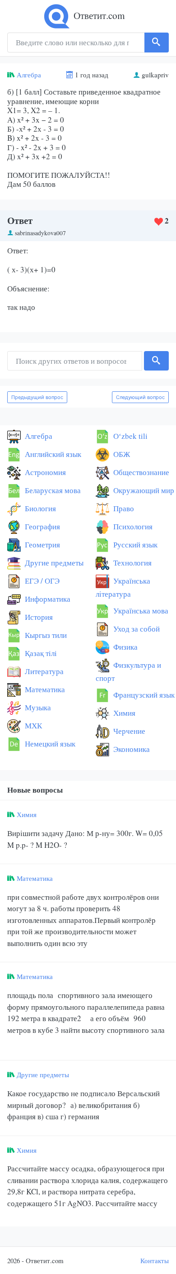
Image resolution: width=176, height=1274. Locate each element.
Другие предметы (53, 562)
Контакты (154, 1260)
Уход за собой (135, 628)
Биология (39, 508)
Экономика (130, 749)
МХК (32, 725)
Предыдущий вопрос (37, 397)
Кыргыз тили (45, 635)
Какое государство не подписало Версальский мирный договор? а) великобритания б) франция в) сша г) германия (83, 1105)
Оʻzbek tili (129, 436)
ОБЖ (120, 454)
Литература (43, 671)
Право (122, 508)
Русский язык (134, 544)
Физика (124, 647)
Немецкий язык (49, 743)
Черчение (128, 731)
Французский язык (143, 694)
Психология (132, 526)
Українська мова (139, 610)
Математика (44, 689)
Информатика (46, 599)
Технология (131, 562)
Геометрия (41, 544)
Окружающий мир (142, 490)
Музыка (37, 707)
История (38, 617)
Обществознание (140, 472)
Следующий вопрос (140, 397)
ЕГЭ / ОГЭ (41, 580)
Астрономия (44, 472)
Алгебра (29, 74)
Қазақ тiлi (40, 653)
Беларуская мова (52, 490)
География (41, 526)
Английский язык (52, 454)
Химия (123, 713)
